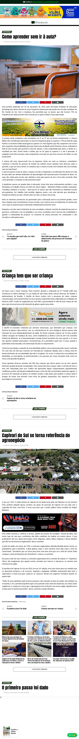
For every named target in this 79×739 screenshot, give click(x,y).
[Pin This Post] (45, 102)
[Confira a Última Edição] (6, 731)
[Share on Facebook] (21, 102)
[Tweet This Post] (33, 102)
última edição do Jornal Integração (45, 2)
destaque (23, 601)
